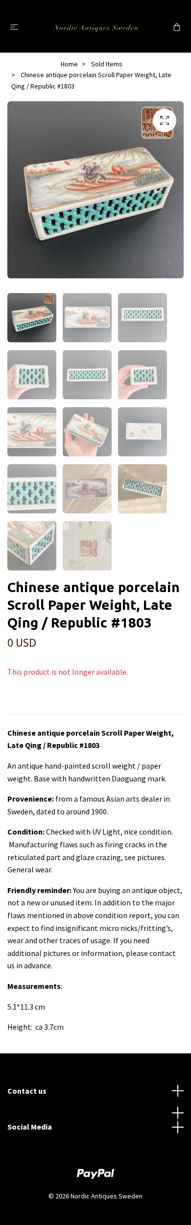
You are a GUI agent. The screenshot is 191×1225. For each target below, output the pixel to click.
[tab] (19, 706)
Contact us (27, 1091)
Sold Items (106, 64)
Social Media (29, 1127)
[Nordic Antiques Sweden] (95, 26)
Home (69, 64)
